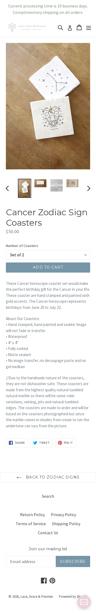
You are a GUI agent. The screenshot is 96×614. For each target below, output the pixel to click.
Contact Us (48, 532)
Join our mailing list (48, 549)
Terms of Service (31, 523)
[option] (25, 188)
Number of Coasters (22, 245)
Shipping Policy (66, 523)
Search (48, 496)
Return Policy (32, 514)
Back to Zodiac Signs (52, 477)
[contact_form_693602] (84, 602)
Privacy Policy (63, 514)
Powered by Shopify (73, 596)
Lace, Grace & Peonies (37, 596)
